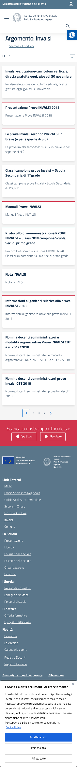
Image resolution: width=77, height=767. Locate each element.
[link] (72, 35)
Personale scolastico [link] (17, 588)
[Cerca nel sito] (68, 26)
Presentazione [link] (13, 540)
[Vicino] (72, 683)
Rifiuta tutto (39, 758)
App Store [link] (26, 436)
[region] (38, 724)
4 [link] (44, 413)
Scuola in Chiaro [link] (14, 506)
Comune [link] (9, 526)
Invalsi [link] (8, 519)
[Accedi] (71, 4)
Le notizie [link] (10, 636)
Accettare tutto (38, 737)
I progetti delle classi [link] (17, 622)
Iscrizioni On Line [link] (15, 513)
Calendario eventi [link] (15, 649)
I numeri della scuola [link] (17, 554)
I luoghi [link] (9, 547)
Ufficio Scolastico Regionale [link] (22, 493)
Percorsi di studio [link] (15, 601)
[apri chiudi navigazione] (6, 17)
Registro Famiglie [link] (15, 664)
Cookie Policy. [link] (13, 727)
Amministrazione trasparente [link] (22, 675)
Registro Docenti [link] (15, 657)
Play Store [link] (55, 436)
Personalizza (38, 748)
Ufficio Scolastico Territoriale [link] (22, 499)
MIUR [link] (8, 486)
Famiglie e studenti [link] (16, 594)
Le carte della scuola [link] (17, 560)
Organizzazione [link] (14, 567)
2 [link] (33, 413)
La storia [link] (10, 574)
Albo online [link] (56, 675)
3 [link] (39, 413)
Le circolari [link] (11, 642)
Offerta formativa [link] (15, 615)
